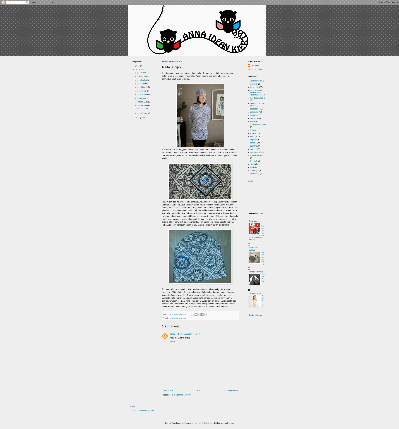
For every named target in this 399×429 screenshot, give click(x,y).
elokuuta (141, 84)
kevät (252, 121)
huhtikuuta (142, 98)
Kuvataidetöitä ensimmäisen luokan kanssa (256, 92)
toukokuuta (142, 94)
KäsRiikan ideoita (257, 98)
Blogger (230, 423)
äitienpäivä (255, 174)
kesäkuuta (142, 91)
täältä (219, 155)
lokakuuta (141, 76)
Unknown (255, 65)
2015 (137, 69)
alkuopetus (255, 109)
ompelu (175, 318)
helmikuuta (142, 105)
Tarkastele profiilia (255, 70)
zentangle (254, 170)
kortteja (253, 133)
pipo (184, 318)
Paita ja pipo (142, 109)
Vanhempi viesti (231, 390)
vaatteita (253, 167)
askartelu (254, 112)
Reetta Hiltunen (255, 315)
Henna (172, 334)
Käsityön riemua (256, 272)
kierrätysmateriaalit (258, 125)
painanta (254, 146)
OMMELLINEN (255, 293)
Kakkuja (253, 84)
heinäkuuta (142, 87)
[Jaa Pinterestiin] (205, 314)
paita (180, 318)
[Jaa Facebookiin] (202, 314)
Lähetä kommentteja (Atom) (179, 395)
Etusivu (200, 390)
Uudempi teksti (169, 390)
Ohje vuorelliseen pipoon (143, 411)
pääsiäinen (255, 152)
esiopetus (254, 115)
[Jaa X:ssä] (199, 314)
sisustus (253, 161)
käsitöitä (253, 136)
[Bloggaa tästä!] (196, 314)
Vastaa (172, 342)
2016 (137, 66)
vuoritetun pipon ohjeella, (211, 295)
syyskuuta (141, 80)
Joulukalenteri (256, 81)
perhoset (254, 149)
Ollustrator (208, 423)
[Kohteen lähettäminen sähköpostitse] (193, 314)
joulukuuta (142, 73)
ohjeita (253, 140)
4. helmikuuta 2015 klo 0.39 (188, 334)
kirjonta (253, 130)
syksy (252, 164)
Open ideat (253, 221)
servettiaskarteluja (258, 156)
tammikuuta (142, 113)
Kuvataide (254, 87)
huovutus (254, 118)
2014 (137, 118)
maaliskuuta (142, 102)
